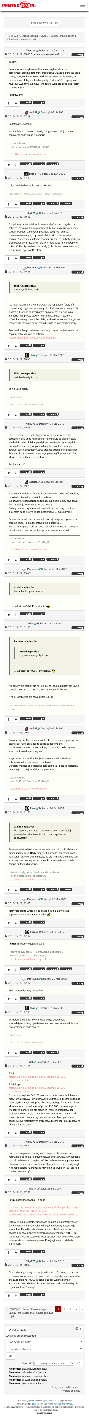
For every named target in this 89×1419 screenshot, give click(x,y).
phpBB (31, 1400)
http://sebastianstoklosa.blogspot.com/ (31, 879)
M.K (31, 1062)
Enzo (32, 808)
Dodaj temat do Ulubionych (65, 1387)
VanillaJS (69, 1403)
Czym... (44, 36)
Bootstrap (56, 1403)
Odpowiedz (19, 1330)
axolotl (33, 112)
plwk (32, 355)
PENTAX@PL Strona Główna (22, 36)
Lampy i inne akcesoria (63, 36)
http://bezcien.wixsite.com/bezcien (28, 154)
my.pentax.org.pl (44, 1412)
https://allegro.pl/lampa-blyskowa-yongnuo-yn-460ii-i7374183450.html (38, 1078)
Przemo (48, 1400)
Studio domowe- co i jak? (44, 23)
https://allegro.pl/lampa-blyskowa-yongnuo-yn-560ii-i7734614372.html (38, 1089)
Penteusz (32, 267)
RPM (30, 623)
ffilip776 (30, 50)
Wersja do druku (71, 1391)
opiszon (35, 1403)
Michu (32, 174)
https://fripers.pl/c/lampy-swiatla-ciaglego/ (32, 338)
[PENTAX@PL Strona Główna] (19, 5)
